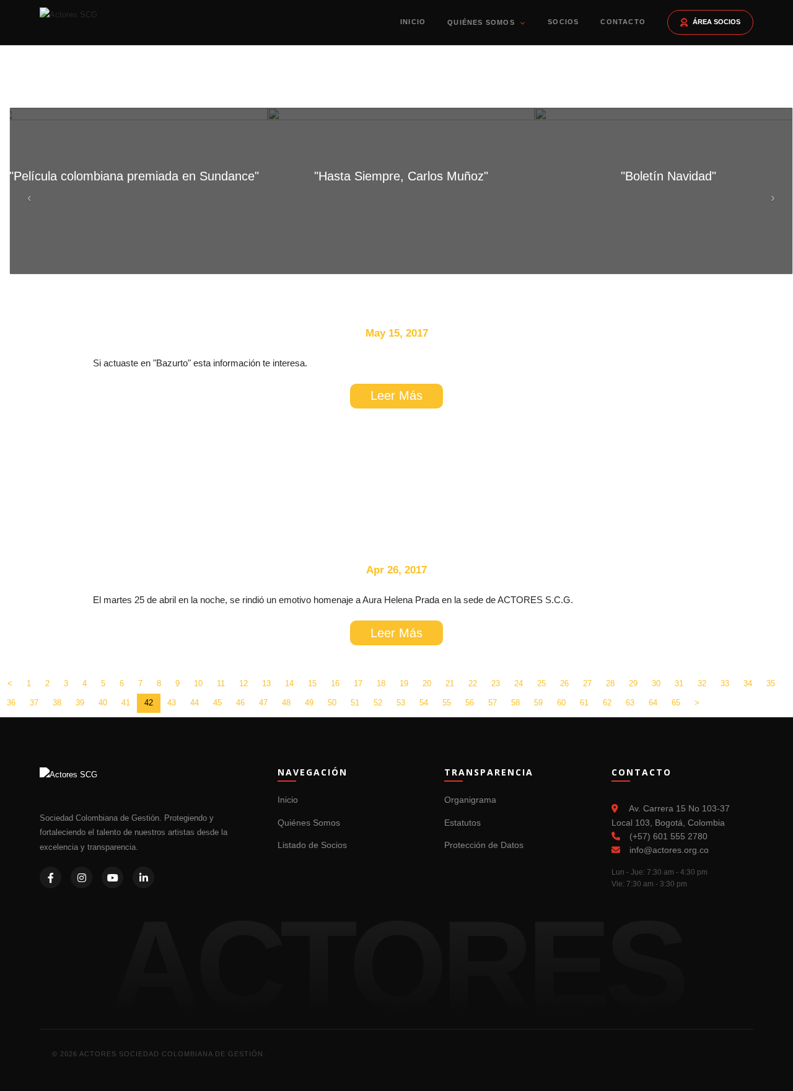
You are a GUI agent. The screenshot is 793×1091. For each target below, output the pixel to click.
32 (702, 683)
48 (286, 702)
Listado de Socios (312, 845)
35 (770, 683)
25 (541, 683)
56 (469, 702)
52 (378, 702)
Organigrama (470, 800)
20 (427, 683)
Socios (563, 21)
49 (309, 702)
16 (335, 683)
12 (243, 683)
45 (217, 702)
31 (679, 683)
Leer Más (396, 395)
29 (633, 683)
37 (34, 702)
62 (607, 702)
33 (725, 683)
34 (747, 683)
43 (171, 702)
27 (587, 683)
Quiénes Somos (482, 22)
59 (538, 702)
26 (564, 683)
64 (653, 702)
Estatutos (462, 823)
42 (148, 702)
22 (472, 683)
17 (358, 683)
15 (312, 683)
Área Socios (716, 21)
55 (446, 702)
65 (676, 702)
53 (400, 702)
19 (404, 683)
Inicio (413, 21)
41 (125, 702)
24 (518, 683)
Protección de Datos (484, 845)
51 (355, 702)
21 (449, 683)
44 (194, 702)
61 (584, 702)
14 (289, 683)
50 (332, 702)
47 (263, 702)
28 (610, 683)
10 (198, 683)
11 (221, 683)
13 (266, 683)
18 (381, 683)
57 (492, 702)
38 (57, 702)
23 (495, 683)
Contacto (623, 21)
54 (423, 702)
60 (561, 702)
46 (240, 702)
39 (80, 702)
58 (515, 702)
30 (656, 683)
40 (103, 702)
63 (630, 702)
